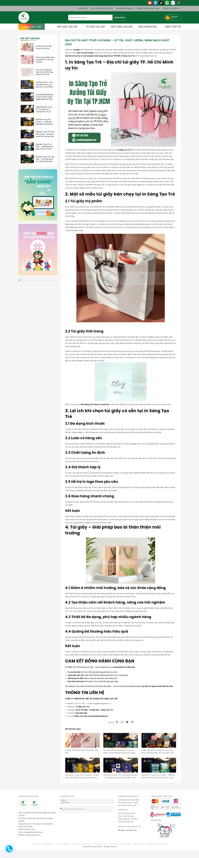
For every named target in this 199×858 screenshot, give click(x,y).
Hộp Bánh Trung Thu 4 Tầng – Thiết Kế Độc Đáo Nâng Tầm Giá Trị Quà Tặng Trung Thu (158, 776)
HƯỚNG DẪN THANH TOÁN (148, 8)
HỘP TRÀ (58, 844)
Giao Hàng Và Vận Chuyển (128, 803)
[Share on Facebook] (117, 722)
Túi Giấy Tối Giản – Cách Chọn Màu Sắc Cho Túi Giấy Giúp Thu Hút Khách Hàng (44, 84)
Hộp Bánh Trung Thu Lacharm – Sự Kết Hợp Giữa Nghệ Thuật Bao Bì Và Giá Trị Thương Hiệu (82, 776)
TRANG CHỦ (83, 8)
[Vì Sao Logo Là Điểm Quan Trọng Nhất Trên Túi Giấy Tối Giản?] (27, 59)
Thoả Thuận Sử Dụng (126, 816)
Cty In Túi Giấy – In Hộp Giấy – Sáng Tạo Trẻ (94, 710)
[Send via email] (132, 722)
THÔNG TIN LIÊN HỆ (170, 8)
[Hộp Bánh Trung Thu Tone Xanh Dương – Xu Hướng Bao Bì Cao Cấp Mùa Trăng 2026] (120, 765)
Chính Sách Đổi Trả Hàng (127, 819)
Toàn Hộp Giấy (81, 713)
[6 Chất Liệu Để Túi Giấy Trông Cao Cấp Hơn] (82, 740)
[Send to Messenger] (127, 722)
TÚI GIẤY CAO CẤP (95, 26)
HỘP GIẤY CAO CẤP (67, 26)
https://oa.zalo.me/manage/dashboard (91, 716)
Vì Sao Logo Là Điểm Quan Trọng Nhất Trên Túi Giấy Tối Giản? (45, 59)
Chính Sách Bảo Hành (126, 813)
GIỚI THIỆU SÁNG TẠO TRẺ (102, 8)
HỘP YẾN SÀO (87, 844)
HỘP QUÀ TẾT (76, 844)
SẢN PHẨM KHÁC (147, 26)
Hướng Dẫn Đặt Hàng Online (128, 800)
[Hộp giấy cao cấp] (23, 17)
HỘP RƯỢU (66, 844)
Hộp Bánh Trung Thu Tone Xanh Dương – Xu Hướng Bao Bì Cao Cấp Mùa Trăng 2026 (120, 776)
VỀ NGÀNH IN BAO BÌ (125, 8)
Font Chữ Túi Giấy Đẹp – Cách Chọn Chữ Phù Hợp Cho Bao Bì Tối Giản (44, 72)
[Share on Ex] (122, 722)
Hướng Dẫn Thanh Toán (127, 805)
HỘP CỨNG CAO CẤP (122, 26)
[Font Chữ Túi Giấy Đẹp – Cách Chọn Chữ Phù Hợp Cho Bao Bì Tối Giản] (27, 72)
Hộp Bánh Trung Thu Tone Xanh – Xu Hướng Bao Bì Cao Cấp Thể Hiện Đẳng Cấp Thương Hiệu (45, 159)
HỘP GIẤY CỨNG (138, 844)
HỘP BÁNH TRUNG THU (99, 844)
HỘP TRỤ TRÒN (113, 844)
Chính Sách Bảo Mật (126, 822)
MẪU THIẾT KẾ (173, 26)
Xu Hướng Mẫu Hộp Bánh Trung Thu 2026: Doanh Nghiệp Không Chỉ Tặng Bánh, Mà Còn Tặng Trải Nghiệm (119, 751)
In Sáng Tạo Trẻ (82, 707)
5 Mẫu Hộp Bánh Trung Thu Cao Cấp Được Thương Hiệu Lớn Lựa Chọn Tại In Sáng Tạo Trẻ (158, 751)
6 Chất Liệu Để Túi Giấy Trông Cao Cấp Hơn (81, 751)
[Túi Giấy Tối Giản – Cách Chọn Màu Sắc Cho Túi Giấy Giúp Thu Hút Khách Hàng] (27, 84)
